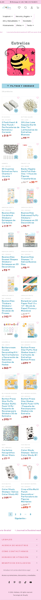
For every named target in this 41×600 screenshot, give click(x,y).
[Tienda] (33, 25)
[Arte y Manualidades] (19, 20)
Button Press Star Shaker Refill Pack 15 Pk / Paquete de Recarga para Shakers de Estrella (30, 406)
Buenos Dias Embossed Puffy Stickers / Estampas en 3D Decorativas (29, 218)
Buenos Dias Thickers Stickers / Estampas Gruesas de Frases (8, 307)
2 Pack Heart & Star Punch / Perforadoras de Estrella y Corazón (10, 127)
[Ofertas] (23, 25)
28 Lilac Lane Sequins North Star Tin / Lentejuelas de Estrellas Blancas (29, 128)
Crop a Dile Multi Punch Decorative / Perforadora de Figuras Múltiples (30, 495)
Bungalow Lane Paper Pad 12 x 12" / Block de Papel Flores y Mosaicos (29, 306)
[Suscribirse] (37, 570)
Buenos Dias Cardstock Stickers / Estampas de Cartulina (8, 218)
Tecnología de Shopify (20, 595)
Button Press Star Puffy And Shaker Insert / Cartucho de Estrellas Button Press (29, 353)
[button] (25, 8)
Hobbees (16, 592)
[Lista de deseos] (19, 8)
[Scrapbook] (12, 16)
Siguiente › (20, 518)
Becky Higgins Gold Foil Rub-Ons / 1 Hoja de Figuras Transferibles (29, 174)
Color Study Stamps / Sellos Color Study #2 (10, 491)
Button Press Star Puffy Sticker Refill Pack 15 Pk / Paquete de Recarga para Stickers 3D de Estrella (9, 407)
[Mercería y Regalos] (31, 16)
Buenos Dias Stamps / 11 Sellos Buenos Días (28, 260)
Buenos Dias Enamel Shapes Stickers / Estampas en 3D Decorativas (10, 262)
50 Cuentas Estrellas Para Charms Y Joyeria (10, 172)
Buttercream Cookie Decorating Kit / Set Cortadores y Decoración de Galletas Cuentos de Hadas (10, 356)
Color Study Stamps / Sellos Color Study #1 (29, 452)
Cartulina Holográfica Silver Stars (8, 452)
